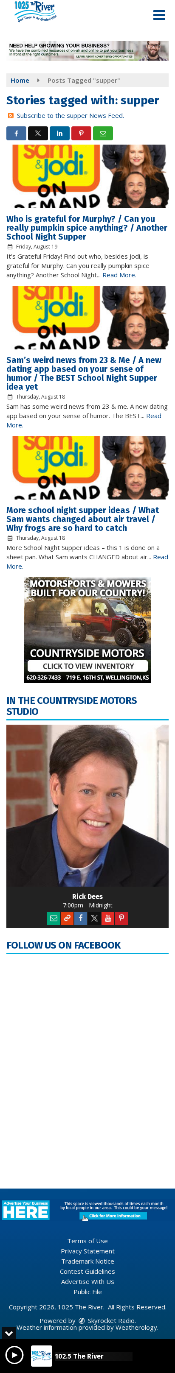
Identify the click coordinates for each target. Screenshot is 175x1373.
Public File (87, 1291)
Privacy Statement (88, 1251)
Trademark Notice (87, 1261)
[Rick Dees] (87, 806)
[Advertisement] (87, 51)
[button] (159, 15)
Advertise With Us (87, 1281)
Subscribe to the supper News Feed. (70, 115)
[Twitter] (94, 918)
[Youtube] (108, 918)
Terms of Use (87, 1240)
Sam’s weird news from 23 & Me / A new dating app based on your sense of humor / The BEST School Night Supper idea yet (83, 373)
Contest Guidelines (87, 1271)
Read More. (119, 275)
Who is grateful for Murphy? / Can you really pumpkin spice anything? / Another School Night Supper (86, 228)
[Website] (67, 918)
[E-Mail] (53, 918)
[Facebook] (80, 918)
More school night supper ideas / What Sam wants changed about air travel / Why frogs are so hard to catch (82, 519)
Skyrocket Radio (110, 1320)
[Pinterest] (121, 918)
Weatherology (136, 1327)
